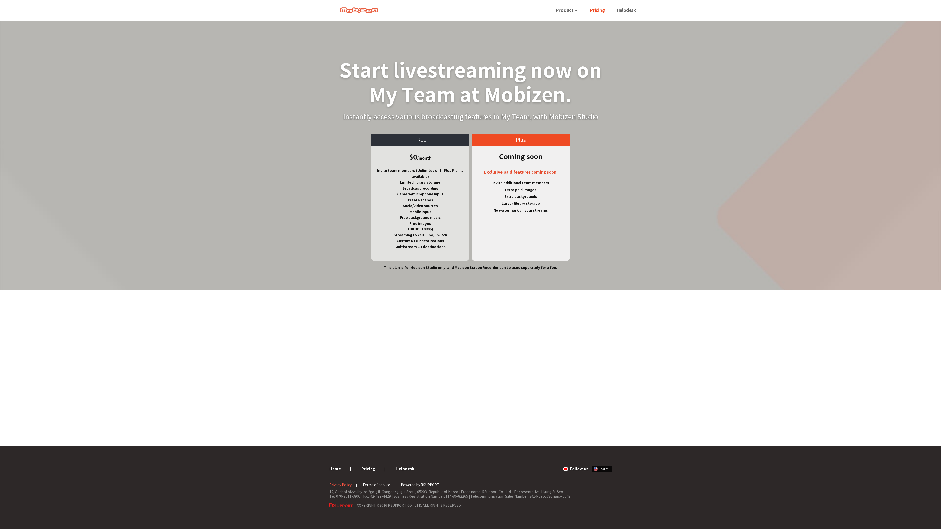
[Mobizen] (359, 10)
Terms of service (376, 485)
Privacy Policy (340, 485)
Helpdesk (626, 10)
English (604, 469)
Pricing (597, 10)
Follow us (579, 468)
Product (565, 10)
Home (335, 468)
